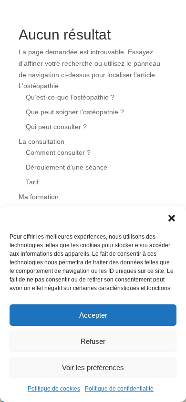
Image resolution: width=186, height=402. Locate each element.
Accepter (93, 315)
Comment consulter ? (58, 152)
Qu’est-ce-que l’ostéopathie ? (70, 97)
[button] (171, 218)
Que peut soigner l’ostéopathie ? (75, 112)
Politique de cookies (54, 388)
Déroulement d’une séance (66, 167)
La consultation (41, 141)
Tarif (32, 182)
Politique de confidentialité (119, 388)
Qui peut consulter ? (56, 127)
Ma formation (39, 197)
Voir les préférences (93, 367)
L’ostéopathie (39, 86)
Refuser (93, 341)
